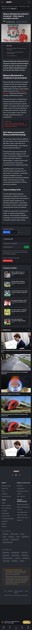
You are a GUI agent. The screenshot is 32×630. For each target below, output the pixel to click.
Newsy (16, 6)
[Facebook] (16, 475)
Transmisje (4, 510)
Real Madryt (15, 561)
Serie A (4, 536)
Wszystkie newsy (6, 486)
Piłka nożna (22, 6)
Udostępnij (7, 232)
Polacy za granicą (6, 505)
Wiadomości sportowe (7, 6)
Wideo (3, 503)
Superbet (19, 520)
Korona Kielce (25, 558)
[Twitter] (12, 475)
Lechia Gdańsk (6, 561)
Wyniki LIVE (20, 486)
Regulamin (10, 591)
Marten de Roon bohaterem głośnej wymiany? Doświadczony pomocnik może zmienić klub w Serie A (16, 125)
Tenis (3, 491)
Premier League (14, 534)
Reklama (16, 592)
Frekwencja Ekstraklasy (8, 518)
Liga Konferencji (14, 539)
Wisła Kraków (6, 552)
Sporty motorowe (6, 496)
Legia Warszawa (15, 552)
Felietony (4, 526)
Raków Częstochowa (7, 558)
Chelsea (22, 561)
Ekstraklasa (5, 534)
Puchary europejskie (7, 542)
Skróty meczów (6, 516)
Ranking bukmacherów (23, 504)
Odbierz (27, 622)
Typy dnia (19, 509)
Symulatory (5, 521)
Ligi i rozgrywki (21, 496)
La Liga (22, 534)
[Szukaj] (29, 2)
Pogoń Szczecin (15, 555)
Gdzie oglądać (5, 513)
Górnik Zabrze (6, 555)
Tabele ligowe (20, 488)
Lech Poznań (24, 552)
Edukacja (4, 524)
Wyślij (26, 247)
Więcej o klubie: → (9, 8)
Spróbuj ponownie (7, 260)
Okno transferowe (6, 508)
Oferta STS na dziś (22, 515)
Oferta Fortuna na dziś (22, 517)
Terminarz (19, 493)
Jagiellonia (17, 558)
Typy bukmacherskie (22, 512)
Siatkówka (4, 493)
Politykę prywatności (11, 253)
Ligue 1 (17, 536)
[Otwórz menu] (2, 2)
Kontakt (26, 591)
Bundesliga (11, 536)
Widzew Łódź (25, 555)
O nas (5, 591)
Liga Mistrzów (25, 536)
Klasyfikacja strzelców (22, 491)
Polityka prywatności (18, 591)
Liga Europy (5, 539)
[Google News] (19, 475)
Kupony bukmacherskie (23, 507)
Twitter (14, 232)
